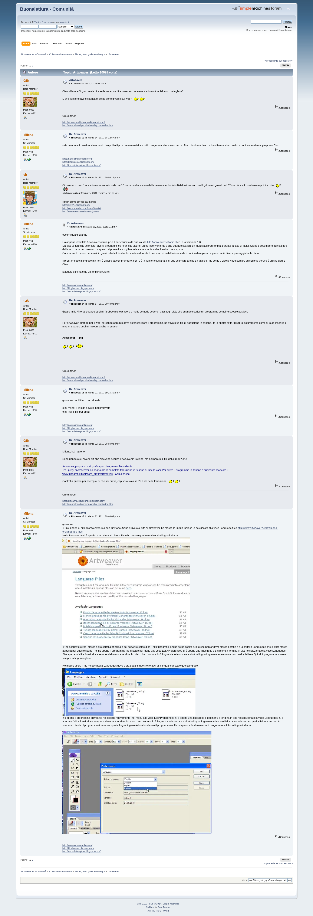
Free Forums (164, 907)
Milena (28, 135)
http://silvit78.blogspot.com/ (76, 205)
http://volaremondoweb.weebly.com (80, 211)
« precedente (271, 60)
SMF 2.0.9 (142, 904)
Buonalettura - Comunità (47, 9)
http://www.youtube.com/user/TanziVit (81, 208)
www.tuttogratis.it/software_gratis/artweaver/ (87, 473)
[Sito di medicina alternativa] (29, 160)
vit (25, 174)
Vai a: (245, 880)
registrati (64, 22)
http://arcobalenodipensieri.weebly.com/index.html (87, 125)
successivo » (286, 60)
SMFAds (150, 907)
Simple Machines (171, 904)
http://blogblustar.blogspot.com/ (78, 162)
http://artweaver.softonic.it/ (162, 242)
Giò (26, 80)
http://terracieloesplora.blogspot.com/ (81, 165)
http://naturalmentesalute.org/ (77, 158)
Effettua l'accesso (42, 22)
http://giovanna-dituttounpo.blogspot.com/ (83, 122)
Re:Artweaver (77, 134)
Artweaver (75, 80)
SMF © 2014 (155, 904)
